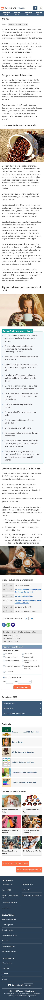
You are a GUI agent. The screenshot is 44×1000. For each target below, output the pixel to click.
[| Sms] (13, 625)
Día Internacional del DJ (24, 596)
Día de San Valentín (12, 666)
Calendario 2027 (28, 13)
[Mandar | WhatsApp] (8, 625)
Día (4, 682)
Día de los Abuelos (12, 660)
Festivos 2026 (17, 13)
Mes (16, 682)
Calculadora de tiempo (9, 935)
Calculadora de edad (8, 946)
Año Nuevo (28, 654)
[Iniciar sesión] (41, 8)
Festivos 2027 (39, 13)
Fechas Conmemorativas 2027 (32, 895)
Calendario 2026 (6, 13)
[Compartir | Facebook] (4, 625)
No (32, 618)
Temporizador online (9, 952)
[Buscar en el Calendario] (35, 8)
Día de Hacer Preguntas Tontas (16, 864)
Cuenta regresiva (7, 925)
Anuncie (4, 979)
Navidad (8, 654)
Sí (26, 618)
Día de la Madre (11, 657)
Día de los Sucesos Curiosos (27, 870)
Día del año (5, 941)
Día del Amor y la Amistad (30, 661)
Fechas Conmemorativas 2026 (14, 714)
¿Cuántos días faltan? (13, 647)
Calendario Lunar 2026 (9, 902)
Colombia (21, 8)
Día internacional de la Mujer (32, 667)
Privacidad (5, 968)
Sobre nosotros (7, 963)
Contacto (5, 974)
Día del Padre (29, 657)
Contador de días (7, 930)
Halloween (9, 672)
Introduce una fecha (13, 677)
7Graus (20, 991)
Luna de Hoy (6, 908)
